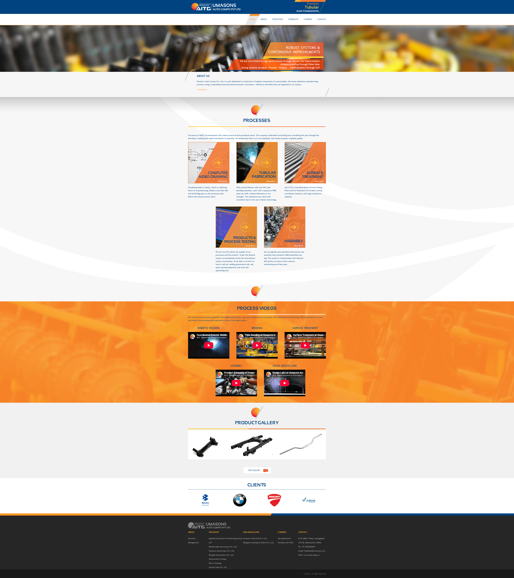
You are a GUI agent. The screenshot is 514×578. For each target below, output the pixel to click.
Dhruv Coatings (215, 563)
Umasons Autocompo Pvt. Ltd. (222, 551)
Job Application (284, 538)
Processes (277, 19)
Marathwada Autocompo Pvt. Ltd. (223, 547)
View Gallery (254, 470)
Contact (321, 19)
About (264, 19)
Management (193, 542)
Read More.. (223, 181)
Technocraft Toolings (217, 559)
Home (252, 19)
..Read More (202, 89)
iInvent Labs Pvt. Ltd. (218, 567)
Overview (192, 538)
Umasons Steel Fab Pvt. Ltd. (255, 538)
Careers (308, 19)
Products (293, 19)
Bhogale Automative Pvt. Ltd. (221, 555)
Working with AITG (285, 542)
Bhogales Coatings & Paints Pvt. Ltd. (258, 542)
